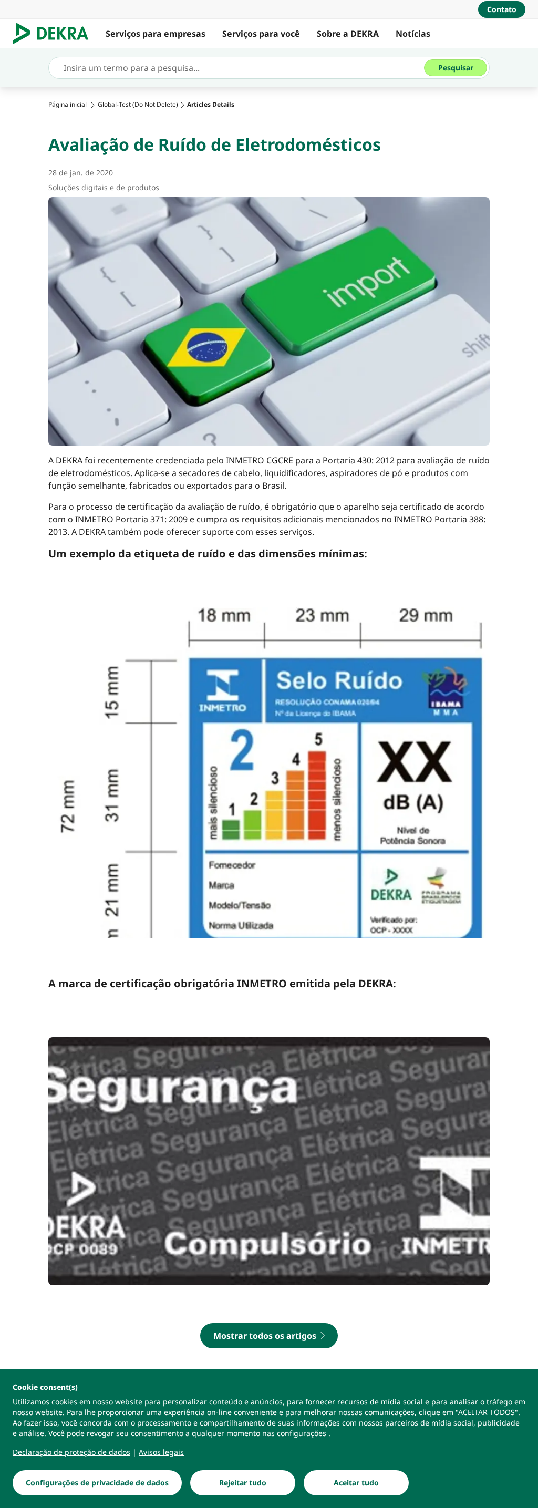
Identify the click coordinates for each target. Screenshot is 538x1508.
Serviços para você (261, 33)
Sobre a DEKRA (348, 33)
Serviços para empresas (155, 33)
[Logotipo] (55, 33)
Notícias (413, 33)
